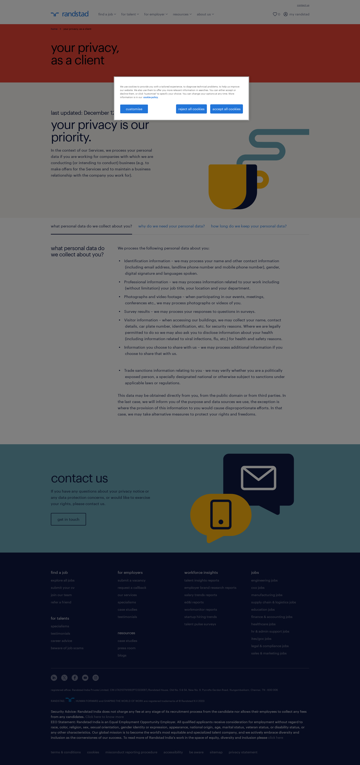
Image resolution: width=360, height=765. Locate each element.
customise (134, 109)
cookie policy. (150, 97)
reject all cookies (191, 109)
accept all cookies (226, 109)
